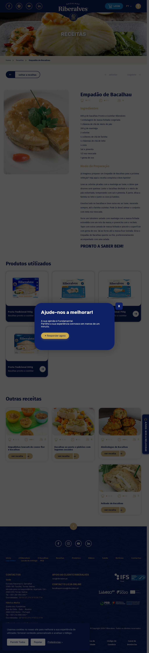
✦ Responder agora (55, 335)
